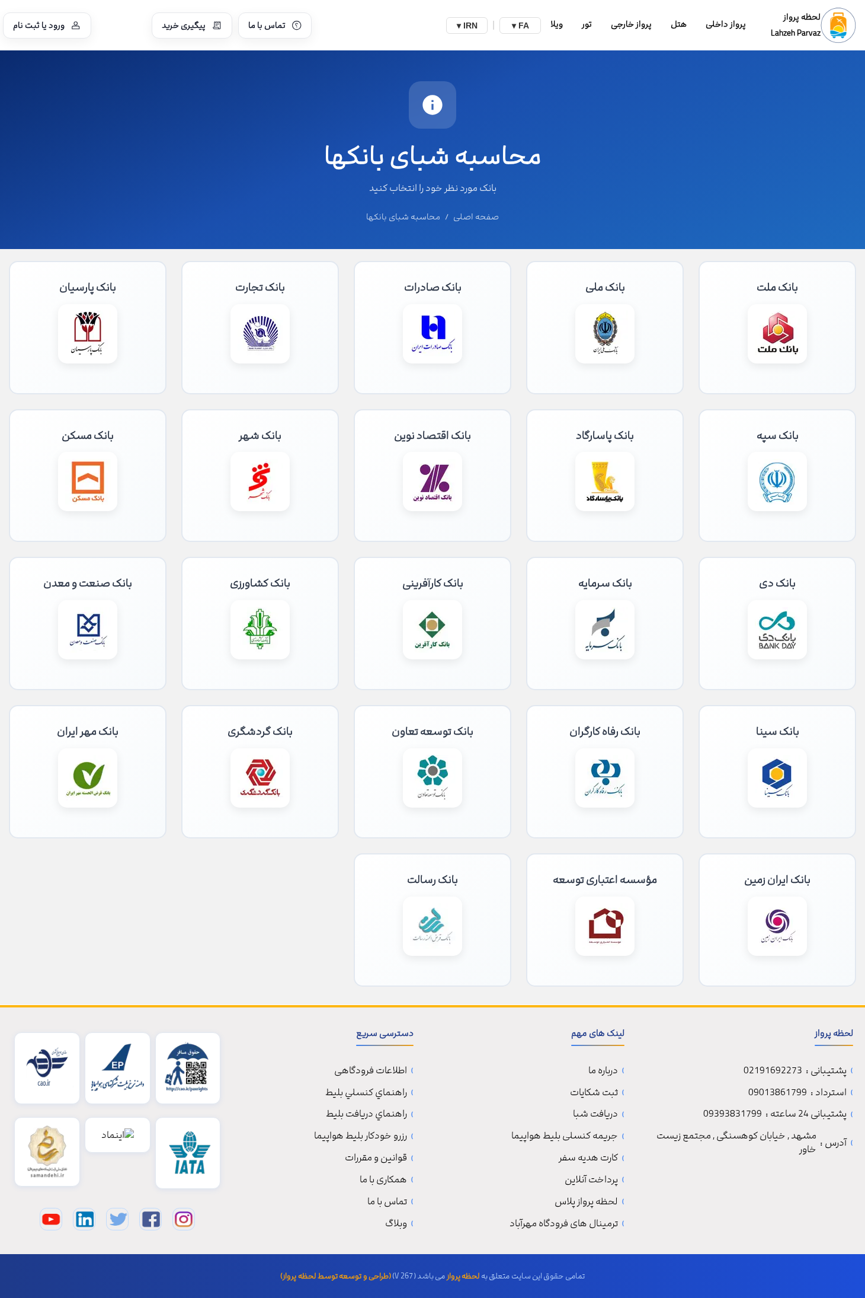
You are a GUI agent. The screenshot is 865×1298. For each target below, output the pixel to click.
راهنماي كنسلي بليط (366, 1092)
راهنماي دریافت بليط (366, 1114)
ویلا (556, 24)
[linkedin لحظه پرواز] (84, 1219)
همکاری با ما (383, 1180)
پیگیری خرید (184, 25)
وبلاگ (396, 1223)
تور (587, 24)
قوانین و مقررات (376, 1158)
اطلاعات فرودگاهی (370, 1070)
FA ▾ (520, 25)
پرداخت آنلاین (591, 1180)
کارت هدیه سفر (588, 1158)
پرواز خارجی (631, 24)
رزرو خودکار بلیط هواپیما (360, 1136)
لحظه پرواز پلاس (586, 1201)
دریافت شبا (595, 1114)
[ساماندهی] (47, 1152)
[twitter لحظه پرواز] (117, 1219)
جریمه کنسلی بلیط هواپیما (564, 1136)
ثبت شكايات (594, 1092)
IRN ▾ (467, 25)
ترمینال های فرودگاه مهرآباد (564, 1223)
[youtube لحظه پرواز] (51, 1219)
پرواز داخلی (726, 24)
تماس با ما (267, 25)
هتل (679, 24)
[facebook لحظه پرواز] (150, 1219)
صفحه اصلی (476, 217)
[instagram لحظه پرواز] (183, 1219)
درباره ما (603, 1070)
